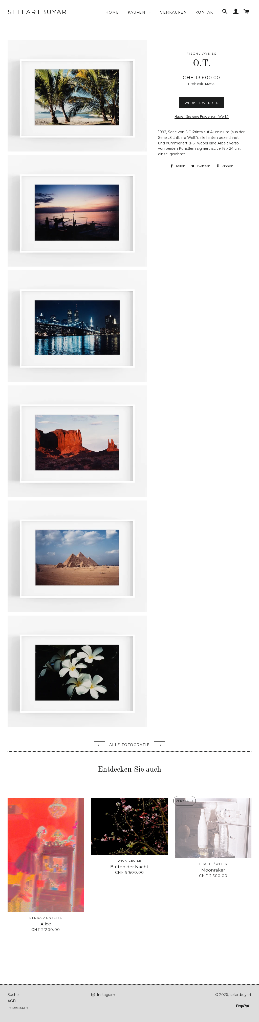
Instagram (105, 994)
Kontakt (205, 12)
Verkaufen (173, 12)
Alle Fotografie (129, 745)
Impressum (18, 1007)
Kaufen (137, 12)
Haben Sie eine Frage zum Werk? (202, 116)
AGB (12, 1001)
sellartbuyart (40, 12)
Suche (13, 994)
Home (112, 12)
